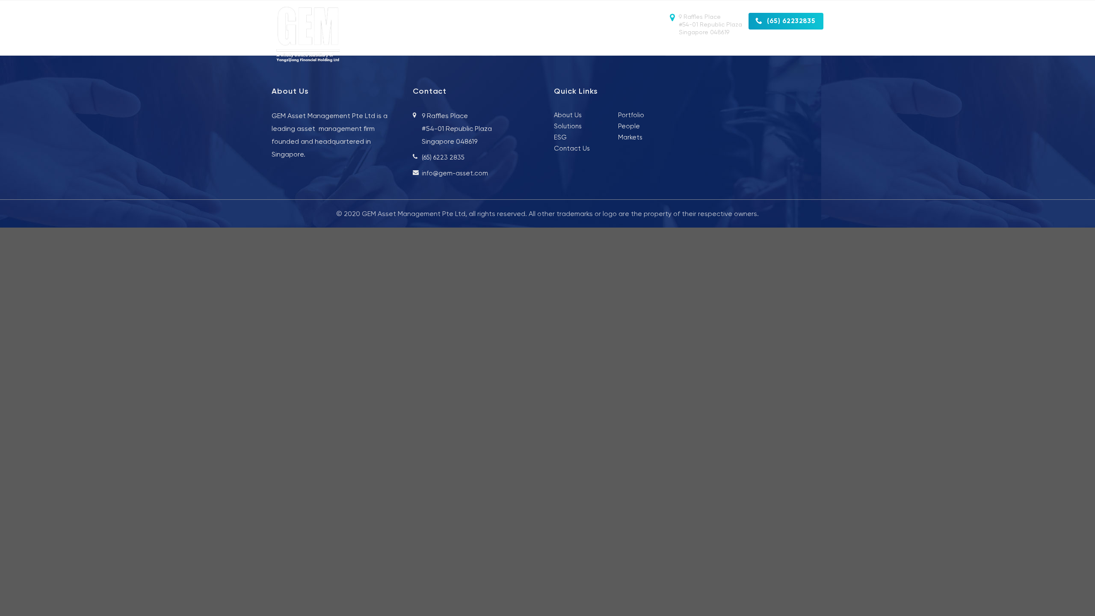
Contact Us (802, 48)
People (579, 48)
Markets (672, 48)
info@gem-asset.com (455, 173)
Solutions (624, 48)
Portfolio (719, 48)
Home (490, 48)
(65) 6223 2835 (443, 157)
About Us (533, 48)
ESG (758, 48)
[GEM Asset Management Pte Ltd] (319, 34)
